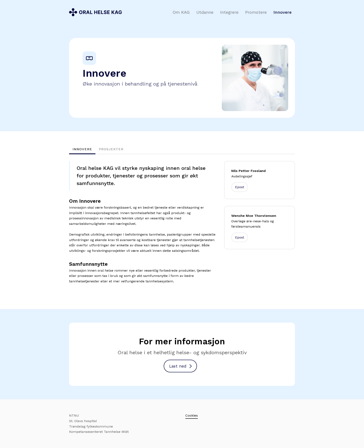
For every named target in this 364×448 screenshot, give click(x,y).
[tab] (82, 149)
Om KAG (181, 12)
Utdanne (204, 12)
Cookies (191, 415)
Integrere (229, 12)
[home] (95, 12)
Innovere (282, 12)
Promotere (256, 12)
